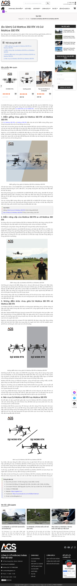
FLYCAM (33, 561)
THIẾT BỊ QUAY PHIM (36, 566)
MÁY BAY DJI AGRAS (37, 563)
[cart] (75, 8)
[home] (5, 3)
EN (6, 11)
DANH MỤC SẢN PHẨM (15, 8)
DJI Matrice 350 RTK (9, 122)
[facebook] (65, 547)
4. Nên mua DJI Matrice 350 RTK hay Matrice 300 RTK (19, 58)
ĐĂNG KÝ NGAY (65, 87)
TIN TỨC (54, 8)
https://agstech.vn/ (16, 491)
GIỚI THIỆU (28, 8)
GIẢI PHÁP (36, 8)
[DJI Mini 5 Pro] (10, 79)
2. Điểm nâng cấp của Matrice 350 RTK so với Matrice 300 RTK (19, 51)
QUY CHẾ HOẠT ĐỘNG (53, 558)
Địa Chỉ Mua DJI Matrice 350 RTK (12, 212)
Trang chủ (21, 18)
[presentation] (1, 85)
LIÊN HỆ (33, 576)
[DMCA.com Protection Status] (6, 580)
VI (3, 11)
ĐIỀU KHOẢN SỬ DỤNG (53, 563)
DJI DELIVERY (34, 569)
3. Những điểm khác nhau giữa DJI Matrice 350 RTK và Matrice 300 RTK (19, 55)
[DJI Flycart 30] (27, 79)
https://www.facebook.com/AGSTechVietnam (25, 494)
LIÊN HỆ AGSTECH (64, 8)
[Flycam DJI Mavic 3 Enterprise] (44, 79)
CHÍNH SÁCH (45, 8)
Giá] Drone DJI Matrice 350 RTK (16, 210)
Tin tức (27, 18)
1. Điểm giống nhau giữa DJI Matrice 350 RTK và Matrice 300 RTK (17, 47)
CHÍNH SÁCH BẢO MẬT (53, 561)
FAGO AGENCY (57, 585)
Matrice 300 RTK (22, 122)
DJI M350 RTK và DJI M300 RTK (24, 108)
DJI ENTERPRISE (35, 558)
